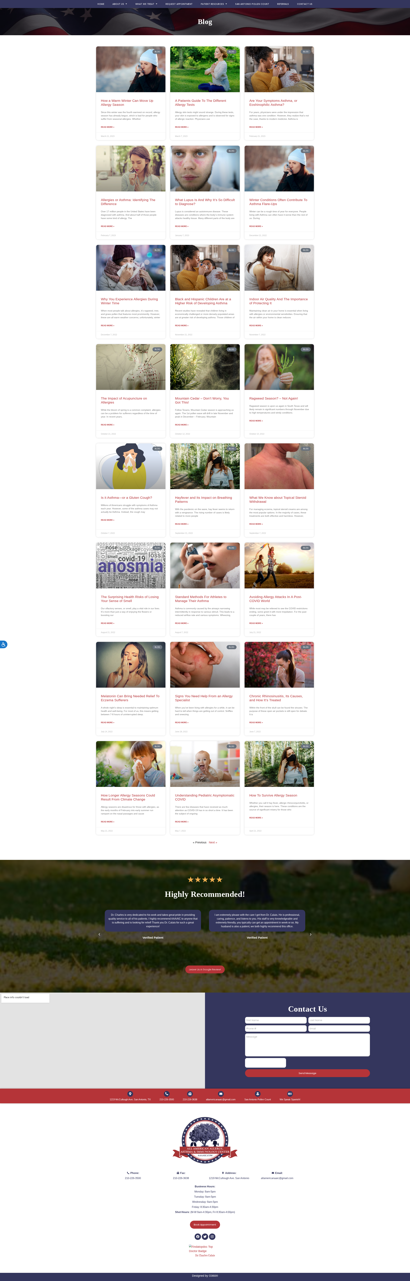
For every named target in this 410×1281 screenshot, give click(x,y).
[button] (99, 934)
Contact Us (304, 4)
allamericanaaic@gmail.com (221, 1099)
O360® (213, 1275)
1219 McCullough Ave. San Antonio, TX (130, 1099)
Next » (213, 842)
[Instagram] (212, 1236)
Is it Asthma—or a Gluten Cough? (126, 497)
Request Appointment (179, 4)
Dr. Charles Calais (205, 1255)
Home (101, 4)
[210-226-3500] (167, 1094)
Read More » (107, 127)
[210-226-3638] (190, 1094)
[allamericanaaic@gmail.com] (221, 1094)
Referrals (283, 4)
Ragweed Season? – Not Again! (273, 398)
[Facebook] (198, 1236)
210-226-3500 (167, 1099)
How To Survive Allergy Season (273, 795)
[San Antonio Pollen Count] (258, 1094)
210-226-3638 (190, 1099)
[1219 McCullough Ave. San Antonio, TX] (130, 1094)
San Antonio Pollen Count (252, 4)
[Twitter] (205, 1236)
